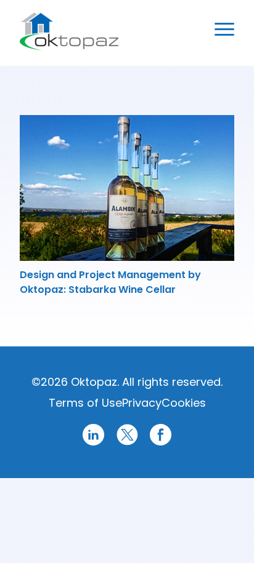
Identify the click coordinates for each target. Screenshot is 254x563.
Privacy (142, 402)
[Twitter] (127, 443)
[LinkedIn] (93, 443)
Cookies (184, 402)
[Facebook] (161, 443)
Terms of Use (85, 402)
